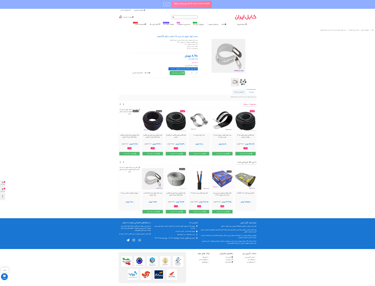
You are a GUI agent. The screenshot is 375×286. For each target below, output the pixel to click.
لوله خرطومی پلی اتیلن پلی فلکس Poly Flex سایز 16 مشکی (152, 136)
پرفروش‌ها (205, 262)
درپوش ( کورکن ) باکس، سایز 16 (129, 193)
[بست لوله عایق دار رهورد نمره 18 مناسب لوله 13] (222, 121)
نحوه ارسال (228, 262)
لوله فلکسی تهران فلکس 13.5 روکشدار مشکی (245, 136)
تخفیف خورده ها (168, 24)
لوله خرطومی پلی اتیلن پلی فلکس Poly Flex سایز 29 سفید (176, 194)
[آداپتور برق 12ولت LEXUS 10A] (245, 179)
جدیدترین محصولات (183, 24)
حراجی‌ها (205, 257)
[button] (123, 104)
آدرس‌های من (251, 262)
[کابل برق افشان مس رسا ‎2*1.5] (199, 179)
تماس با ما (228, 257)
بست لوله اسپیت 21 (199, 135)
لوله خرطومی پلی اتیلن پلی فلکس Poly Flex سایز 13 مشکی (129, 136)
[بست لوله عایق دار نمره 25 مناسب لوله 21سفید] (152, 179)
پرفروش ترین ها (198, 24)
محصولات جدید (203, 260)
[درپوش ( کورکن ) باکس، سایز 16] (129, 179)
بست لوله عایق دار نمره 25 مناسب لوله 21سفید (152, 194)
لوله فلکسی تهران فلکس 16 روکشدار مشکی (176, 136)
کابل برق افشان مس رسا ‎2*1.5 (199, 193)
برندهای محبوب (213, 24)
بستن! (169, 4)
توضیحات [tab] (251, 92)
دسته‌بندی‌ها (241, 24)
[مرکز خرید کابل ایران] (245, 17)
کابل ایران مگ (153, 24)
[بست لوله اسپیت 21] (199, 121)
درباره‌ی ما (228, 260)
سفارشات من (251, 260)
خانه (222, 24)
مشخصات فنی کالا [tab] (239, 92)
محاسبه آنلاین (138, 24)
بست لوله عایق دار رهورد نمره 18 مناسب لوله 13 (222, 136)
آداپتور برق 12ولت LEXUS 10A (245, 193)
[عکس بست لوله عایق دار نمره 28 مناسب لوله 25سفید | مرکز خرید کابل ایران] (228, 56)
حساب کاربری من (250, 257)
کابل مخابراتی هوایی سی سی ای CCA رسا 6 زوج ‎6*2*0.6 (222, 194)
